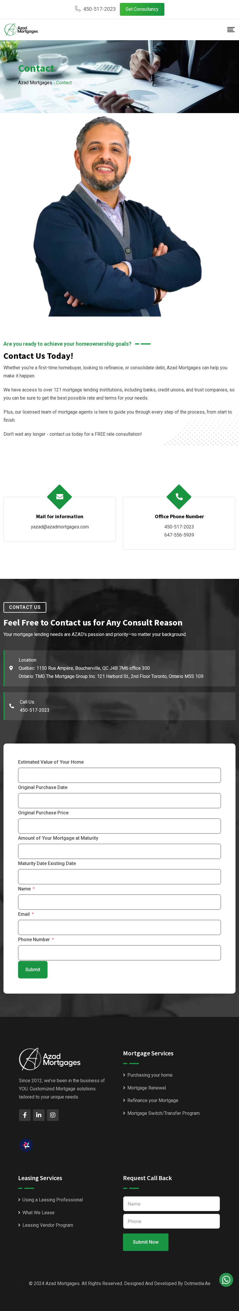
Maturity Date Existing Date (47, 863)
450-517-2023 (99, 9)
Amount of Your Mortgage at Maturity (58, 838)
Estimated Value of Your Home (51, 762)
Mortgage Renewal (146, 1088)
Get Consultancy (142, 9)
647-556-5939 (179, 535)
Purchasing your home (150, 1075)
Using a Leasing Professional (52, 1200)
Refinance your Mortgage (152, 1100)
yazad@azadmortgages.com (60, 527)
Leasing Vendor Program (47, 1225)
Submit (32, 969)
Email (24, 914)
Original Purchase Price (43, 813)
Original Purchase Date (42, 787)
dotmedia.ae (197, 1283)
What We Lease (38, 1212)
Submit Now (146, 1242)
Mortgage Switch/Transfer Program (163, 1113)
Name (24, 889)
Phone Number (34, 939)
